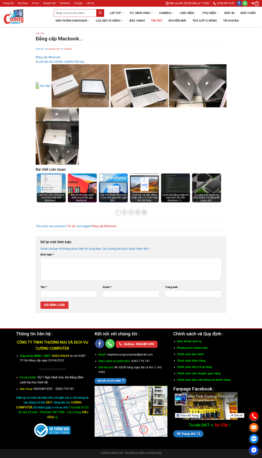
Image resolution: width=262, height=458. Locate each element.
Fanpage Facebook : (193, 389)
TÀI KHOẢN (231, 20)
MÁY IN (229, 13)
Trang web (171, 286)
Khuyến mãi (49, 3)
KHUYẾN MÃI (177, 20)
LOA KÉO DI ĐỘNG (108, 20)
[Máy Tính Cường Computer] (209, 406)
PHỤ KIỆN (209, 13)
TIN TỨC (156, 20)
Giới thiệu (23, 3)
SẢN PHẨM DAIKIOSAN (71, 20)
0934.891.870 (43, 389)
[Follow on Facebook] (239, 3)
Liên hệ (90, 3)
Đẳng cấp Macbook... (105, 226)
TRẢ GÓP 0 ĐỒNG (204, 20)
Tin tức (35, 3)
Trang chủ (8, 3)
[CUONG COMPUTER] (13, 16)
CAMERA (165, 13)
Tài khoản (65, 3)
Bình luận (47, 254)
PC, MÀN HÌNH (140, 13)
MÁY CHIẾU (248, 13)
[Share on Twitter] (125, 212)
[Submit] (100, 13)
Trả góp (78, 3)
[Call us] (245, 3)
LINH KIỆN (187, 13)
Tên (43, 286)
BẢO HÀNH (137, 20)
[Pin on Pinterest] (138, 212)
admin (68, 49)
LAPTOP (115, 13)
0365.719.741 (65, 389)
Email (107, 286)
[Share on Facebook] (118, 212)
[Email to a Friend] (131, 212)
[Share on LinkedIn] (144, 212)
